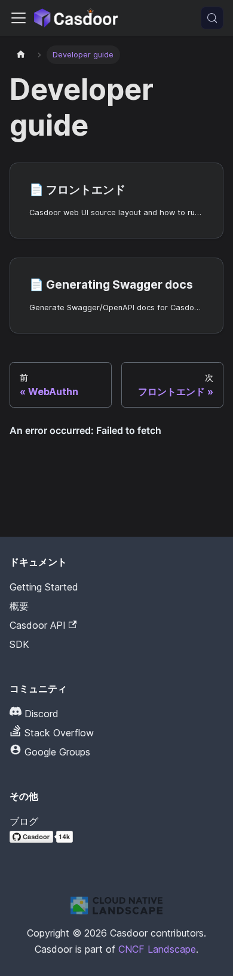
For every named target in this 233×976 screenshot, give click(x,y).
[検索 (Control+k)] (212, 18)
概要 (19, 606)
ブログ (24, 821)
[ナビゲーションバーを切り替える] (18, 18)
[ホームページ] (21, 54)
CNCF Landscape (157, 949)
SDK (19, 644)
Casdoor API (38, 625)
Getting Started (44, 587)
